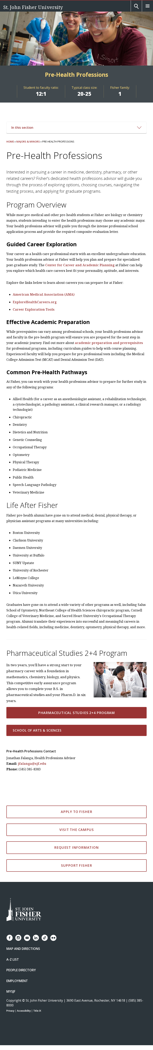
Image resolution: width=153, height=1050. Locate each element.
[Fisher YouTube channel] (27, 938)
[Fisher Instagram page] (18, 938)
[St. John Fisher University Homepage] (23, 910)
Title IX (37, 1010)
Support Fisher (76, 865)
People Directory (21, 970)
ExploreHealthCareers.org (35, 302)
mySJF (10, 991)
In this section (22, 127)
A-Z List (12, 959)
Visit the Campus (76, 829)
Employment (17, 981)
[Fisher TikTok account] (44, 938)
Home (10, 141)
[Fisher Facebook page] (9, 938)
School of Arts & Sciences (37, 730)
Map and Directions (23, 948)
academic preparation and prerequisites (109, 343)
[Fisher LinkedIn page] (36, 938)
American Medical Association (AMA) (44, 294)
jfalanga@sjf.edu (32, 763)
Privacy (10, 1010)
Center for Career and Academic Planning (80, 265)
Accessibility (24, 1010)
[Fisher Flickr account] (53, 938)
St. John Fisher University (33, 7)
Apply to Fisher (76, 811)
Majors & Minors (28, 141)
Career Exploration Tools (34, 309)
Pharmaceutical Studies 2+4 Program (76, 712)
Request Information (76, 847)
